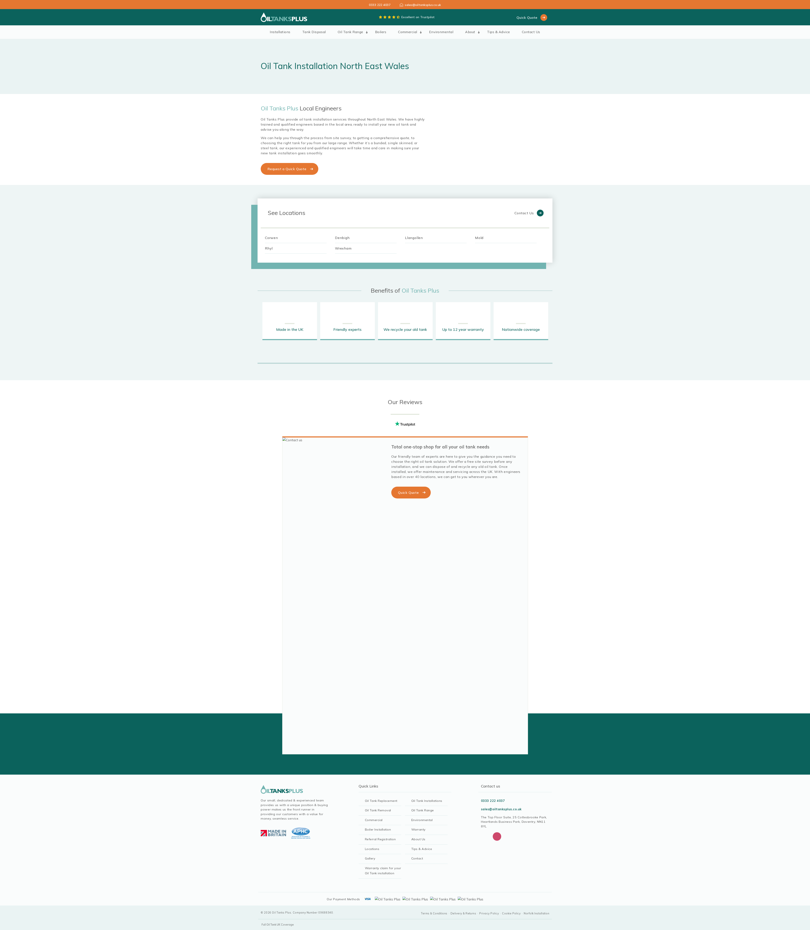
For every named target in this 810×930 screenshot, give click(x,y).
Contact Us (531, 32)
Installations (280, 32)
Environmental (441, 32)
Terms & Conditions (434, 913)
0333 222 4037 (379, 5)
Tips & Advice (498, 32)
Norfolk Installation (536, 913)
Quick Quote (527, 17)
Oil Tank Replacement (381, 801)
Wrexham (343, 248)
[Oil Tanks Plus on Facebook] (485, 836)
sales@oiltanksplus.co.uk (423, 5)
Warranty (418, 829)
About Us (418, 839)
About (470, 32)
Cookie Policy (511, 913)
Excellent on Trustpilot (418, 17)
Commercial (407, 32)
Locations (372, 849)
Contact (417, 858)
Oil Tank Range (350, 32)
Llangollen (414, 238)
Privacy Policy (489, 913)
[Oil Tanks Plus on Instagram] (497, 836)
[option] (289, 321)
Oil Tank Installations (426, 801)
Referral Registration (380, 839)
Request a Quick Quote (286, 169)
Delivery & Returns (463, 913)
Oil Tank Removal (378, 810)
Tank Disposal (314, 32)
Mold (479, 238)
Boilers (380, 32)
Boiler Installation (378, 829)
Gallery (370, 858)
